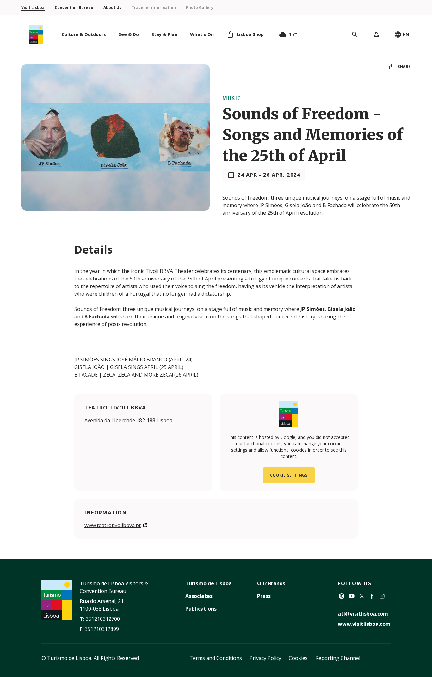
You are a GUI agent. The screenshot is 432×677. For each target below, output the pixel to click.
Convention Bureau (74, 7)
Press (264, 596)
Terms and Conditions (215, 658)
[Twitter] (362, 596)
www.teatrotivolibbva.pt (112, 525)
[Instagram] (382, 596)
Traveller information (154, 7)
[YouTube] (351, 596)
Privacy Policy (265, 658)
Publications (201, 608)
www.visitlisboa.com (364, 623)
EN (406, 34)
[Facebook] (372, 596)
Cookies (298, 658)
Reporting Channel (337, 658)
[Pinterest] (341, 596)
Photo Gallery (199, 7)
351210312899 (102, 628)
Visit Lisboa (33, 7)
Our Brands (271, 583)
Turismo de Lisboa (208, 583)
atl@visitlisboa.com (363, 613)
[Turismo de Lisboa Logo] (36, 34)
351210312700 (103, 618)
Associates (199, 596)
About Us (112, 7)
